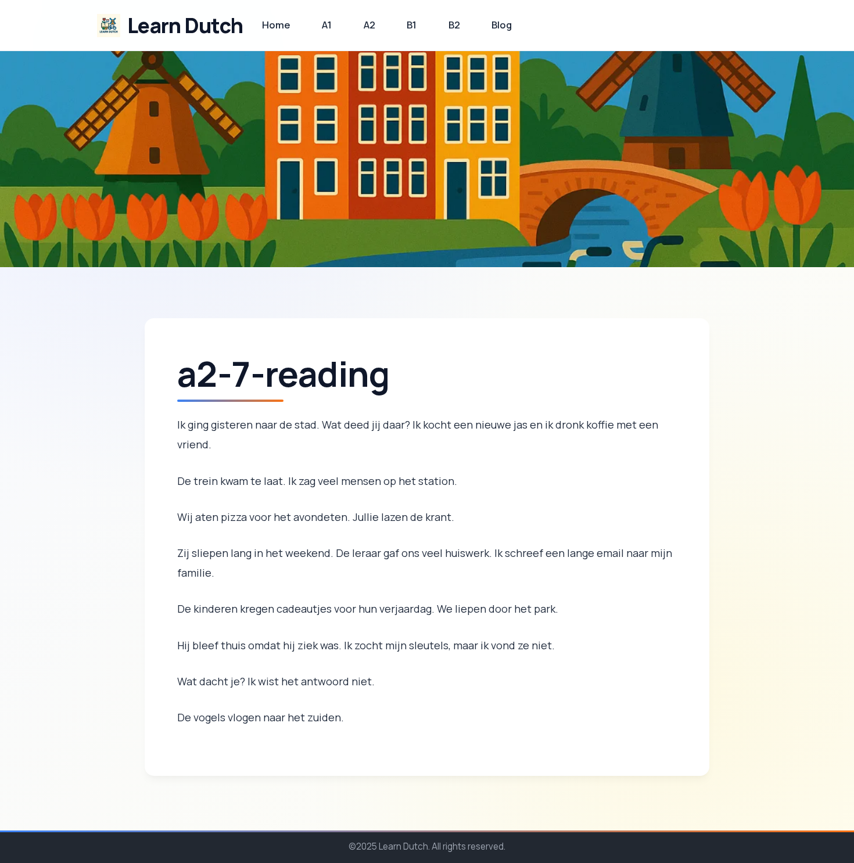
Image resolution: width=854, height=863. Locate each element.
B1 (412, 24)
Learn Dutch (185, 25)
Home (276, 24)
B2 (454, 24)
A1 (327, 24)
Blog (501, 24)
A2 (369, 24)
